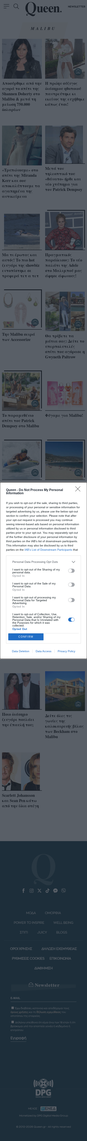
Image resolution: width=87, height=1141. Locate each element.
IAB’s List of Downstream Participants (48, 549)
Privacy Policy (66, 651)
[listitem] (43, 562)
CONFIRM (25, 636)
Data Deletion (20, 651)
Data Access (43, 651)
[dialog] (43, 570)
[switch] (71, 571)
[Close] (79, 490)
